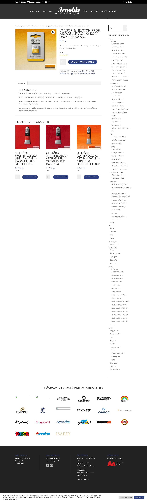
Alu (50, 11)
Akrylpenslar (114, 331)
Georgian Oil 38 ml (118, 156)
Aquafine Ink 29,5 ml (118, 89)
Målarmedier (112, 226)
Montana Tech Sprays (119, 207)
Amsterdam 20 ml (117, 47)
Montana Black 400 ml (119, 193)
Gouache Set (116, 125)
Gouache (113, 116)
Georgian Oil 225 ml (118, 153)
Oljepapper (113, 257)
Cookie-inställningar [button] (126, 497)
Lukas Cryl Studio (117, 60)
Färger (21, 26)
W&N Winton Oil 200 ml (120, 166)
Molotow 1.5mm (117, 282)
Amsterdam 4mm (117, 278)
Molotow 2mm (116, 288)
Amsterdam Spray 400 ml (120, 57)
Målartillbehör (112, 242)
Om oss (104, 11)
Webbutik (94, 11)
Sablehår (113, 366)
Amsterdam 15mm (117, 272)
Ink (111, 134)
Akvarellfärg (28, 26)
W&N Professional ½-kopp (41, 26)
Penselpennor (114, 325)
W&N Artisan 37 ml (118, 178)
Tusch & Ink (114, 263)
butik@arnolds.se (56, 461)
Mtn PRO (114, 213)
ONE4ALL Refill (116, 298)
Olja (111, 235)
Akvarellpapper (115, 253)
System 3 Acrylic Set (118, 70)
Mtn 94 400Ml (116, 210)
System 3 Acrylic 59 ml (119, 67)
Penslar (110, 328)
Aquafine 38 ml (116, 122)
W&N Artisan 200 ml (118, 175)
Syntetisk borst (115, 370)
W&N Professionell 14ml (119, 112)
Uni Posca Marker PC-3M (120, 315)
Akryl (111, 250)
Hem (32, 11)
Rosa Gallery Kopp (117, 106)
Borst (111, 337)
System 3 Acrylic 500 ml (119, 63)
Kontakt (113, 11)
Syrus (113, 360)
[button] (53, 32)
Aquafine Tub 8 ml (117, 99)
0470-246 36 (55, 458)
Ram (44, 11)
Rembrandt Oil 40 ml (118, 162)
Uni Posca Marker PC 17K (119, 305)
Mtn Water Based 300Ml (119, 217)
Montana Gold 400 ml (119, 203)
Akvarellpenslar (115, 334)
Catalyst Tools (114, 244)
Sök (125, 28)
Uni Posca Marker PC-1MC (120, 308)
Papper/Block (112, 247)
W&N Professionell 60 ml (120, 80)
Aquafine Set (116, 96)
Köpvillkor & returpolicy (114, 458)
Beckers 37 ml (116, 149)
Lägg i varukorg (82, 62)
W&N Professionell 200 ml (120, 77)
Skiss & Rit (113, 260)
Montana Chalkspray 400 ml (121, 197)
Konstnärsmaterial (114, 220)
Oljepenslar (113, 363)
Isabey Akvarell (115, 347)
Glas (38, 11)
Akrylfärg (113, 41)
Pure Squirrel (116, 356)
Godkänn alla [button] (139, 497)
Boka (85, 11)
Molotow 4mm (116, 292)
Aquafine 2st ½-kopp (118, 86)
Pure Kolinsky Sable (118, 353)
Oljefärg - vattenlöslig (117, 172)
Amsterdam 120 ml (118, 44)
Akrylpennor (114, 269)
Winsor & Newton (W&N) (86, 74)
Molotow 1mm (116, 285)
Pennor (110, 267)
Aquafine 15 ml (116, 118)
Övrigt (112, 222)
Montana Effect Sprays (119, 200)
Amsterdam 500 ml (118, 50)
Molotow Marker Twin (119, 295)
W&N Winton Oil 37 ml (119, 169)
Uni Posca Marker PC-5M (120, 318)
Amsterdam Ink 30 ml (119, 54)
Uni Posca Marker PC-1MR (120, 311)
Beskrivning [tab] (21, 83)
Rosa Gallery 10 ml (117, 103)
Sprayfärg (113, 182)
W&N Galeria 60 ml (118, 73)
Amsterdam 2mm (117, 275)
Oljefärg (112, 147)
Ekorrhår (113, 341)
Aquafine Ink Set (117, 93)
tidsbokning (90, 466)
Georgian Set (116, 159)
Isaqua (114, 350)
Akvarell (112, 228)
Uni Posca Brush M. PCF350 (120, 301)
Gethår (112, 344)
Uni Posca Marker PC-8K (120, 321)
